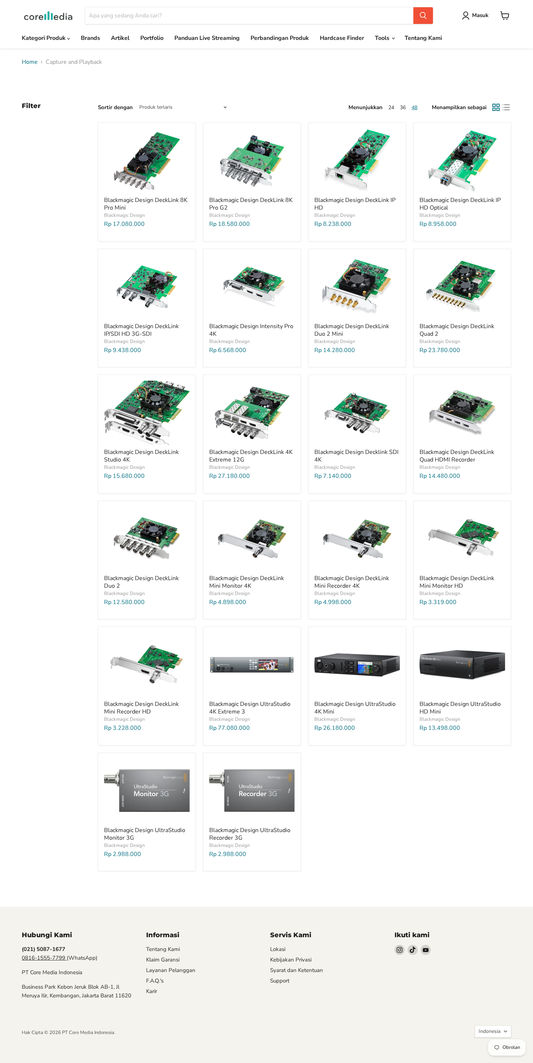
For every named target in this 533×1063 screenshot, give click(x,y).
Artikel (120, 38)
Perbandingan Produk (280, 38)
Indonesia (489, 1031)
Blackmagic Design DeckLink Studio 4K (141, 456)
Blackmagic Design (124, 215)
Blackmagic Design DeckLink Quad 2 (457, 330)
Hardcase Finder (342, 38)
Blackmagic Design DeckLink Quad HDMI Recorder (457, 456)
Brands (90, 38)
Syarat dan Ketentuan (296, 970)
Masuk (480, 15)
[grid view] (496, 107)
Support (279, 980)
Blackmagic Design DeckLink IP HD (355, 204)
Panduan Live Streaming (207, 38)
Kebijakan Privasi (290, 959)
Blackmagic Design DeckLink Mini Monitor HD (457, 582)
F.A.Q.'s (155, 980)
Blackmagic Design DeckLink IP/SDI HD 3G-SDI (141, 330)
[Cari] (423, 15)
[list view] (506, 107)
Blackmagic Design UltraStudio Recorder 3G (249, 834)
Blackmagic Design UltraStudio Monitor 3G (144, 834)
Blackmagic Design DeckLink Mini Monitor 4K (246, 582)
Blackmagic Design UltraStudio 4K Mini (355, 708)
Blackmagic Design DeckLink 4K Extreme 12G (251, 456)
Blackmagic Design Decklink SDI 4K (356, 456)
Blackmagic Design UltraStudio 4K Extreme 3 (249, 708)
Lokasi (277, 949)
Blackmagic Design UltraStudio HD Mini (460, 708)
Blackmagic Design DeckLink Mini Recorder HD (141, 708)
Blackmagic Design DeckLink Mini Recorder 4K (351, 582)
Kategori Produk (44, 38)
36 (403, 107)
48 (414, 107)
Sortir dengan (115, 107)
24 (391, 107)
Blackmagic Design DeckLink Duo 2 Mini (351, 330)
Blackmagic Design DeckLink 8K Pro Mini (145, 204)
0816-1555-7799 (44, 957)
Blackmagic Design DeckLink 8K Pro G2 (251, 204)
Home (30, 62)
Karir (151, 991)
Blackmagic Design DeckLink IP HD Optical (460, 204)
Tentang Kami (423, 38)
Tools (383, 38)
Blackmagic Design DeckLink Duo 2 (141, 582)
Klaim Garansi (162, 959)
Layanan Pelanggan (170, 970)
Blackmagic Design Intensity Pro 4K (251, 330)
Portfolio (152, 38)
